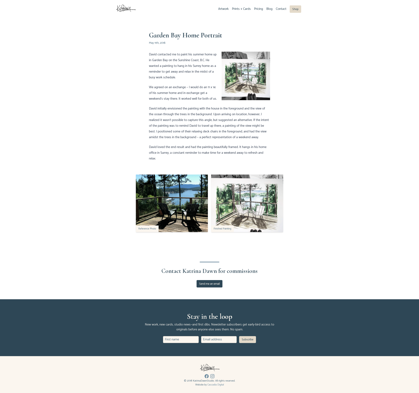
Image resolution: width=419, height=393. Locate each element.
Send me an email (209, 283)
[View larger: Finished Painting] (247, 203)
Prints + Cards (241, 9)
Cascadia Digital (215, 385)
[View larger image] (246, 76)
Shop (295, 9)
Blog (269, 9)
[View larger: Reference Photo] (172, 203)
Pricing (258, 9)
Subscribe (247, 339)
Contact (281, 9)
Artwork (223, 9)
